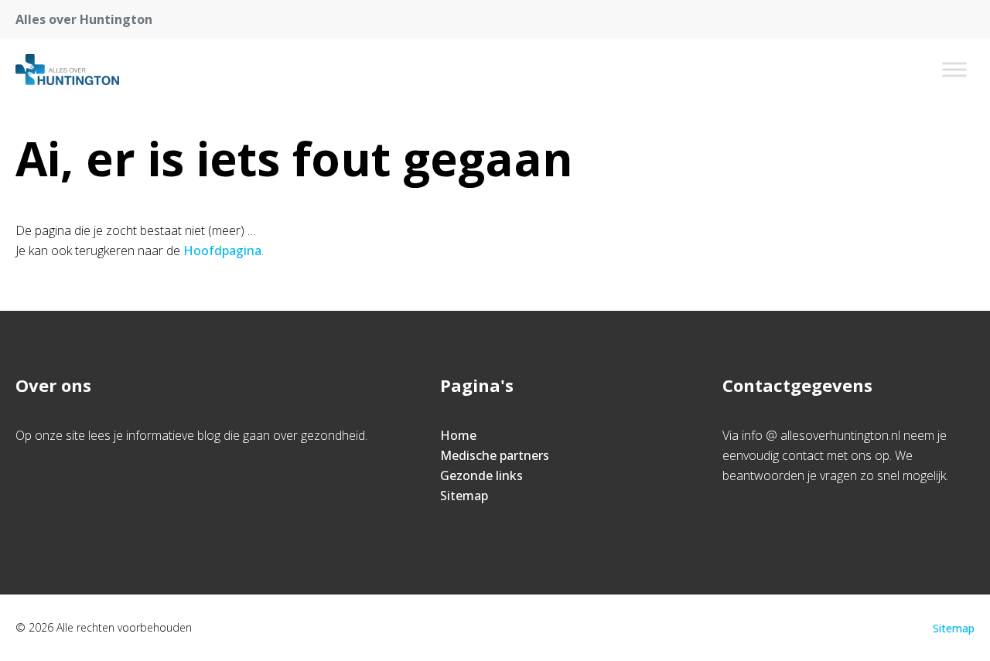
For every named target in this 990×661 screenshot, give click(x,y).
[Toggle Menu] (954, 69)
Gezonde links (481, 475)
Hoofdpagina (222, 250)
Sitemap (464, 495)
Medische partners (494, 455)
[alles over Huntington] (67, 69)
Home (458, 435)
